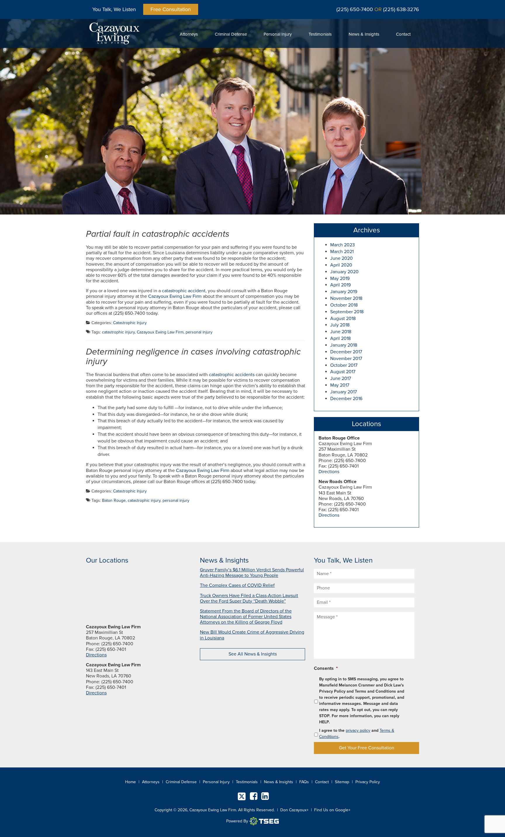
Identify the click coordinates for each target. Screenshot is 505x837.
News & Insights (364, 34)
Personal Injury (278, 34)
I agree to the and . (356, 733)
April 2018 (340, 338)
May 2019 (340, 278)
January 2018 (343, 345)
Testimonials (320, 34)
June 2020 (341, 258)
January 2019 (343, 292)
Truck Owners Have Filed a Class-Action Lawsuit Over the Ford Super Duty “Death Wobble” (249, 598)
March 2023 (342, 245)
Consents (326, 668)
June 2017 (340, 378)
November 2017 (346, 359)
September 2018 (347, 312)
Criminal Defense (231, 34)
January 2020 (344, 272)
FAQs (304, 781)
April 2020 (341, 265)
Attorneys (189, 34)
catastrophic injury (118, 332)
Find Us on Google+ (332, 809)
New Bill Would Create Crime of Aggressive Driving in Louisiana (252, 635)
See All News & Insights (253, 654)
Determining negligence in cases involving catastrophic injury (193, 356)
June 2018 (340, 332)
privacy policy (358, 730)
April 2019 (340, 285)
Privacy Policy (367, 781)
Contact (403, 34)
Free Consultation (171, 9)
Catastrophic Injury (130, 322)
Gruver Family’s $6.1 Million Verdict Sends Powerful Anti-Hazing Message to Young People (252, 572)
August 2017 (342, 372)
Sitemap (342, 781)
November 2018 (346, 298)
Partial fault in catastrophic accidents (157, 234)
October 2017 (343, 365)
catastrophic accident (183, 291)
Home (130, 781)
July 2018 (340, 325)
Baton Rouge (114, 500)
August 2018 (343, 318)
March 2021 (342, 252)
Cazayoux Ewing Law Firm (175, 296)
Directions (329, 472)
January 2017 (343, 392)
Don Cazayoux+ (294, 809)
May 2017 (339, 385)
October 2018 (344, 305)
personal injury (199, 332)
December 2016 (346, 399)
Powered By (237, 821)
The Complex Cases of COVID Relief (237, 585)
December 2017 (346, 352)
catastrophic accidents (232, 375)
